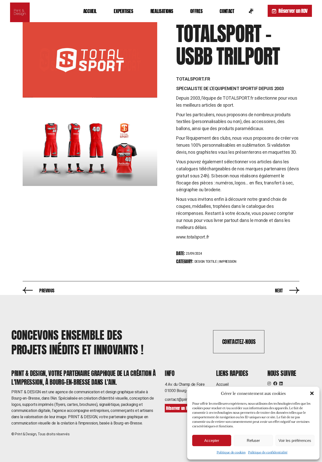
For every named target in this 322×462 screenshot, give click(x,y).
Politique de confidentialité (268, 452)
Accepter (211, 440)
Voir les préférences (294, 440)
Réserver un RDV (293, 10)
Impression (227, 261)
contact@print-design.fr (185, 399)
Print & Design (25, 434)
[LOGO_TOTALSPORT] (90, 60)
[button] (311, 393)
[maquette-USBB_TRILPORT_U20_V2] (90, 148)
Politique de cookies (231, 452)
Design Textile (205, 261)
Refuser (253, 440)
